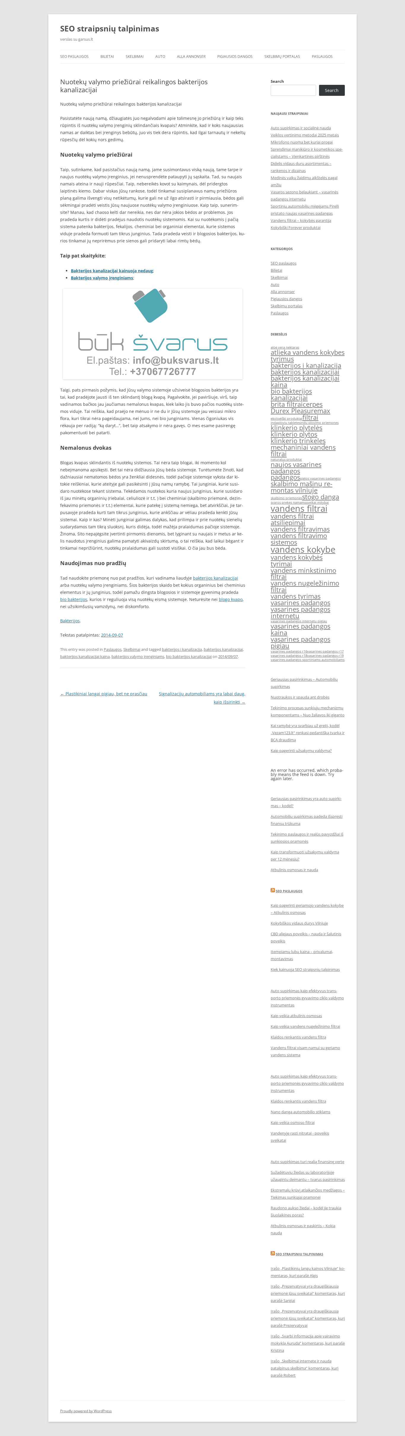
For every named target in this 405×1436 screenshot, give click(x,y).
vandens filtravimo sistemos (299, 538)
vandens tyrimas (296, 596)
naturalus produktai (286, 459)
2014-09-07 (112, 635)
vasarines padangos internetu (300, 612)
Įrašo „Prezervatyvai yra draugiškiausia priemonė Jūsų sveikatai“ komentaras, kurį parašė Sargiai (308, 1293)
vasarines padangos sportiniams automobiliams (308, 660)
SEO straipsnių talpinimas (109, 28)
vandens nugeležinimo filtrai (305, 586)
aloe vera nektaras (285, 347)
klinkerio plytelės (296, 427)
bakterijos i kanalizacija (182, 649)
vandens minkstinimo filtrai (303, 573)
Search (277, 81)
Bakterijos (70, 621)
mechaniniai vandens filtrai (303, 450)
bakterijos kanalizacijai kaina (85, 656)
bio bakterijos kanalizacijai (189, 656)
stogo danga (320, 496)
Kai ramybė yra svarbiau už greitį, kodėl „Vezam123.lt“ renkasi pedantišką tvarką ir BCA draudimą (308, 732)
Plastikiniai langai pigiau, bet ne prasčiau (103, 693)
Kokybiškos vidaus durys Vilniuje (299, 923)
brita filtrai (287, 404)
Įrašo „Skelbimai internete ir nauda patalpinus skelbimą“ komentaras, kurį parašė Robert (304, 1368)
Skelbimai (134, 56)
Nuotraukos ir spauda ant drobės (300, 697)
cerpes (313, 404)
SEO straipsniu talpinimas (299, 1254)
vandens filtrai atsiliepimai (292, 519)
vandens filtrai (299, 508)
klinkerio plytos (294, 434)
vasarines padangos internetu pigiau (299, 621)
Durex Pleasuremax (300, 410)
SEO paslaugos (74, 56)
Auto (160, 56)
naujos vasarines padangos (296, 467)
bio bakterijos (73, 599)
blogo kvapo (231, 599)
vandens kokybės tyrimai (297, 560)
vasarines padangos (300, 602)
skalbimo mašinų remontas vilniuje (301, 486)
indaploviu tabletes (285, 423)
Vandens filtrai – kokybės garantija (301, 220)
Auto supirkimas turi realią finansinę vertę (307, 1161)
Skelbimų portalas (282, 56)
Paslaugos (322, 56)
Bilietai (107, 56)
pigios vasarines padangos (320, 478)
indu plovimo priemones (319, 423)
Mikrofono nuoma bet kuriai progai (302, 142)
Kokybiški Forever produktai (296, 227)
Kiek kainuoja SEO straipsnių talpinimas (305, 969)
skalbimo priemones (286, 498)
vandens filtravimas (300, 529)
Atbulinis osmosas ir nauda (294, 869)
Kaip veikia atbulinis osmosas (296, 1015)
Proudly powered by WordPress (86, 1410)
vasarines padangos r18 (289, 655)
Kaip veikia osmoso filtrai (293, 1122)
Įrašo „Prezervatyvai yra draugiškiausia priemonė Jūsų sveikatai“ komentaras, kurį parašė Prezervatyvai (308, 1318)
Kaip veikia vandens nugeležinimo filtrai (305, 1026)
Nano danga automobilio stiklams (300, 1111)
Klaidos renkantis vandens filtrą (298, 1037)
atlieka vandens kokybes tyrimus (308, 355)
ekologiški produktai (286, 418)
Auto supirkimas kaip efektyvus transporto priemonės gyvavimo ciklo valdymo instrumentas (307, 998)
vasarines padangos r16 (289, 651)
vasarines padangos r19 (325, 655)
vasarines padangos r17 (325, 651)
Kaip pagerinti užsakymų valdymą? (301, 750)
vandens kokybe (303, 549)
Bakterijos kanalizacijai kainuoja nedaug (112, 270)
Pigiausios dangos (235, 56)
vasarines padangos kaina (300, 629)
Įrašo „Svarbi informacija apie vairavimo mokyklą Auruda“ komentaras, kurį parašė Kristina (308, 1343)
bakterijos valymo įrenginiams (137, 656)
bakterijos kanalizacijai (215, 578)
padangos (285, 477)
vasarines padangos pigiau (300, 642)
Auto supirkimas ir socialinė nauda (301, 128)
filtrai (310, 417)
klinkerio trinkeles (298, 440)
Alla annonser (191, 56)
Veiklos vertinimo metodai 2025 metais (305, 135)
